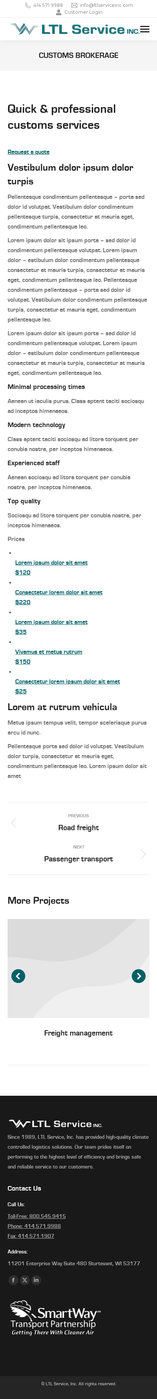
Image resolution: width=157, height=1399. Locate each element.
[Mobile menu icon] (144, 29)
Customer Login (83, 12)
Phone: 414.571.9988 (34, 1226)
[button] (18, 976)
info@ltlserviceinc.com (106, 5)
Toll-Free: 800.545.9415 (37, 1216)
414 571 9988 (48, 5)
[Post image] (78, 968)
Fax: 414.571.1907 (31, 1236)
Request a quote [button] (29, 152)
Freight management (78, 1033)
